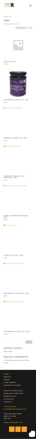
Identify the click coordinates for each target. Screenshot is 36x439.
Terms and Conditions (13, 393)
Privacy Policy (10, 396)
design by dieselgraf (11, 422)
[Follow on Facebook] (11, 429)
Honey (6, 374)
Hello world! (8, 351)
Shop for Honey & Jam (13, 391)
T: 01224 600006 (10, 407)
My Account (9, 399)
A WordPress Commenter (13, 360)
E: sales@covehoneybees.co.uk (15, 409)
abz (21, 422)
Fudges (7, 380)
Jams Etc (7, 377)
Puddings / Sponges (12, 385)
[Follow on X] (18, 429)
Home (6, 16)
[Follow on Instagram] (24, 429)
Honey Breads (10, 382)
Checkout (8, 402)
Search (28, 342)
